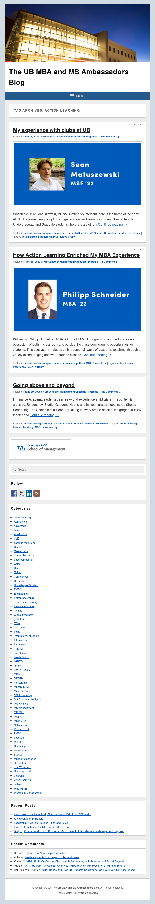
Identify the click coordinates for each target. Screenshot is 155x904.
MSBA (18, 716)
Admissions (21, 521)
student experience (129, 233)
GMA (17, 623)
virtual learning (22, 780)
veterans (19, 775)
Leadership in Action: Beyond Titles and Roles (41, 823)
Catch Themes (89, 893)
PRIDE (18, 742)
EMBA (18, 589)
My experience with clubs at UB (51, 129)
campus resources (53, 233)
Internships (20, 640)
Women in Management (28, 793)
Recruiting (20, 746)
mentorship (20, 682)
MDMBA (19, 678)
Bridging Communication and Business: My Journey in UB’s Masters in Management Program (69, 831)
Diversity (19, 581)
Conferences (21, 576)
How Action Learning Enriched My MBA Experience (76, 254)
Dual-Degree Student (26, 585)
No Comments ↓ (110, 136)
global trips (20, 619)
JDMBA (18, 649)
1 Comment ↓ (109, 261)
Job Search (20, 653)
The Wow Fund (22, 767)
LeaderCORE (21, 657)
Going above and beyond (44, 385)
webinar (18, 784)
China (17, 564)
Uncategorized (22, 771)
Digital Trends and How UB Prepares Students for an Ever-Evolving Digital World (88, 870)
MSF (55, 236)
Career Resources (62, 423)
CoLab (17, 572)
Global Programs (24, 615)
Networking (110, 233)
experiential (19, 367)
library (17, 665)
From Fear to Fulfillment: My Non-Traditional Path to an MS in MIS (52, 814)
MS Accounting (23, 695)
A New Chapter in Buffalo (28, 818)
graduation (20, 627)
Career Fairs (21, 551)
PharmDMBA (21, 729)
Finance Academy (84, 423)
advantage (20, 526)
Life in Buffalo (22, 670)
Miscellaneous (22, 691)
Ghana (18, 610)
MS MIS (19, 712)
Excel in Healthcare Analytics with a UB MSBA (41, 827)
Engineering (21, 593)
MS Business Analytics (27, 699)
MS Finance (96, 233)
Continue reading (112, 224)
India (17, 631)
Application (20, 534)
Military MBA (21, 687)
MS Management (24, 708)
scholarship (20, 750)
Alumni (18, 530)
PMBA (18, 733)
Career (46, 423)
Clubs (17, 568)
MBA (89, 363)
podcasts (19, 737)
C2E (16, 538)
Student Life (100, 363)
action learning (32, 233)
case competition (75, 363)
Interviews (20, 644)
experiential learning (76, 233)
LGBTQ (18, 661)
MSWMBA (20, 721)
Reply (39, 367)
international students (26, 636)
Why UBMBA (21, 788)
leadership (46, 236)
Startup (18, 754)
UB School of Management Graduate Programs (70, 136)
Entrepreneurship (24, 598)
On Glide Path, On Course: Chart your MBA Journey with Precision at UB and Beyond (73, 861)
